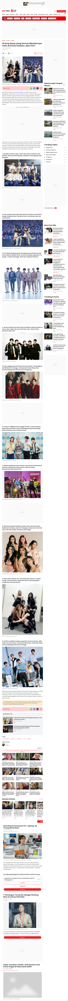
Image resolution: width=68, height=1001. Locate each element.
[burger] (65, 13)
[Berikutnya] (43, 807)
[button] (22, 882)
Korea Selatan (19, 92)
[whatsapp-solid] (31, 88)
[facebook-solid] (34, 88)
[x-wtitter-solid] (37, 88)
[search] (55, 11)
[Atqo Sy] (3, 744)
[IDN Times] (9, 11)
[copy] (41, 88)
